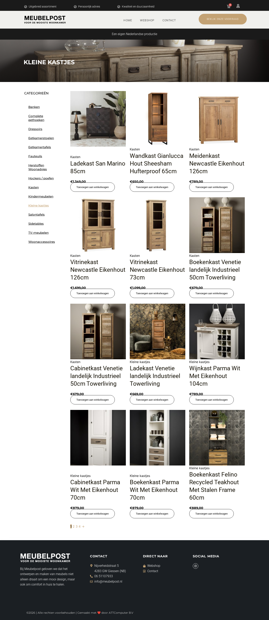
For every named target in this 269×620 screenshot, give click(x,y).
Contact (169, 20)
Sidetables (36, 223)
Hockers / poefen (41, 178)
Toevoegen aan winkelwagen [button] (92, 187)
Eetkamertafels (39, 147)
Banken (34, 107)
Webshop (147, 20)
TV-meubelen (38, 233)
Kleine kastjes (38, 205)
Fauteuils (35, 156)
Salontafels (36, 214)
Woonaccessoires (41, 242)
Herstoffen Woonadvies (37, 167)
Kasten (33, 187)
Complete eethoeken (36, 118)
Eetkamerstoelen (41, 138)
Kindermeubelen (40, 196)
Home (127, 20)
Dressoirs (35, 129)
